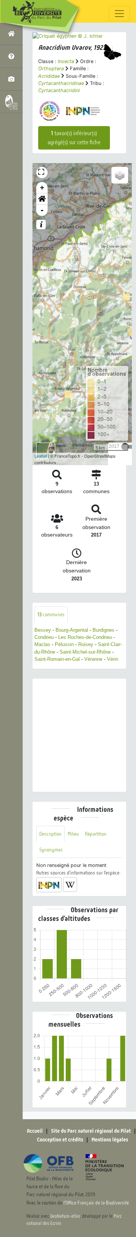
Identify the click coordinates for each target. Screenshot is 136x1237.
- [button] (42, 210)
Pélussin (64, 644)
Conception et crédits (60, 1139)
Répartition (96, 834)
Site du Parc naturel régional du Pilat (91, 1130)
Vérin (112, 659)
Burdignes (103, 630)
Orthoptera (51, 68)
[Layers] (119, 175)
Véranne (93, 659)
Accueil (35, 1130)
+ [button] (42, 187)
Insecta (66, 61)
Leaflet (40, 456)
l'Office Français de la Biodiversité (96, 1203)
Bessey (42, 630)
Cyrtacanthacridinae (61, 83)
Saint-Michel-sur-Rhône (85, 652)
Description (50, 834)
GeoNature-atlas (65, 1216)
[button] (42, 199)
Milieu (73, 834)
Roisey (85, 644)
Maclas (42, 644)
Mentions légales (109, 1139)
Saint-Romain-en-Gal (57, 659)
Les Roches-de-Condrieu (85, 637)
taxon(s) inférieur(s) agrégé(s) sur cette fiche (74, 138)
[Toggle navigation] (119, 13)
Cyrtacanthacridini (59, 90)
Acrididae (49, 76)
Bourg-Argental (72, 630)
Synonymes (51, 850)
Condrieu (44, 637)
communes (51, 614)
